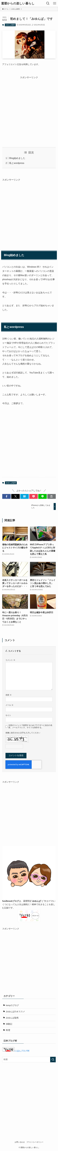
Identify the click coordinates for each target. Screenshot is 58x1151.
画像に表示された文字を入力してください (22, 733)
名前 (8, 695)
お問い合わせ (20, 1142)
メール (9, 705)
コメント (10, 660)
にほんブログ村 (22, 1051)
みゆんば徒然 (10, 25)
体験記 (9, 1024)
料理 (8, 1030)
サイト (8, 715)
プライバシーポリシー (34, 1142)
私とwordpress (16, 163)
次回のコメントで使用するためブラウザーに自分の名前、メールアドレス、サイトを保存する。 (30, 726)
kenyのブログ (12, 1005)
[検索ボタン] (47, 3)
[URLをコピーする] (51, 496)
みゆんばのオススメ (15, 1011)
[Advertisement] (29, 109)
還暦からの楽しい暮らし (18, 3)
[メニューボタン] (54, 3)
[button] (6, 496)
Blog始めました (17, 158)
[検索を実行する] (53, 1059)
